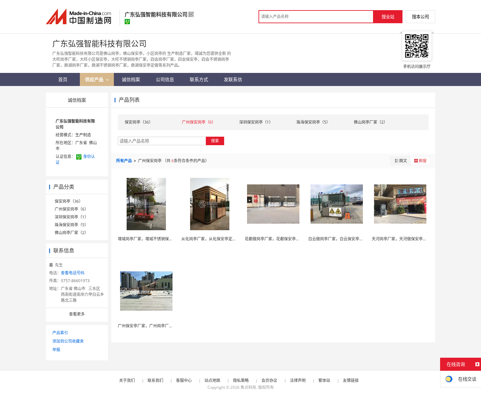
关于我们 (127, 380)
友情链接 (351, 380)
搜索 (215, 141)
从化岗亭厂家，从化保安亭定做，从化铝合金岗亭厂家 (228, 239)
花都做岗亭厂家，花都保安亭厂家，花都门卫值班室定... (293, 239)
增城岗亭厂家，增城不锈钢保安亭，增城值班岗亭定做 (165, 239)
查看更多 (77, 314)
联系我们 (155, 380)
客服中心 (184, 380)
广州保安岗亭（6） (71, 209)
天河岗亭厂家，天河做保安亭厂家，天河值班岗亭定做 (419, 239)
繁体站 (324, 380)
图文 (403, 160)
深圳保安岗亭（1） (71, 217)
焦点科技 (248, 387)
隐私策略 (241, 380)
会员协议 (269, 380)
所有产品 (124, 160)
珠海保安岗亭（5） (71, 225)
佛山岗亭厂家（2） (71, 232)
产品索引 (60, 332)
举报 (56, 349)
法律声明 (298, 380)
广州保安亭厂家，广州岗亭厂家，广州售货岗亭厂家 (163, 326)
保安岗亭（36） (69, 201)
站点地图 (212, 380)
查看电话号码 (72, 273)
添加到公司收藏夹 (68, 341)
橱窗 (423, 160)
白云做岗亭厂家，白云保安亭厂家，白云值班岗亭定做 (355, 239)
